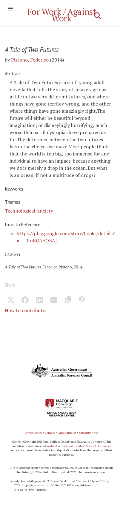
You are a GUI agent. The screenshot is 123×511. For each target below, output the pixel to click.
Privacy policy (33, 433)
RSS (95, 433)
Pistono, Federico (30, 59)
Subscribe (85, 433)
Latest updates (67, 433)
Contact (50, 433)
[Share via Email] (54, 301)
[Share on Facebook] (25, 301)
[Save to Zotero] (82, 301)
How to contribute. (25, 310)
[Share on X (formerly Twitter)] (11, 301)
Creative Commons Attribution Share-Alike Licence (78, 446)
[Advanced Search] (97, 15)
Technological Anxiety (29, 210)
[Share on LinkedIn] (39, 301)
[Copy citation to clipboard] (68, 301)
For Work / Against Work (61, 15)
